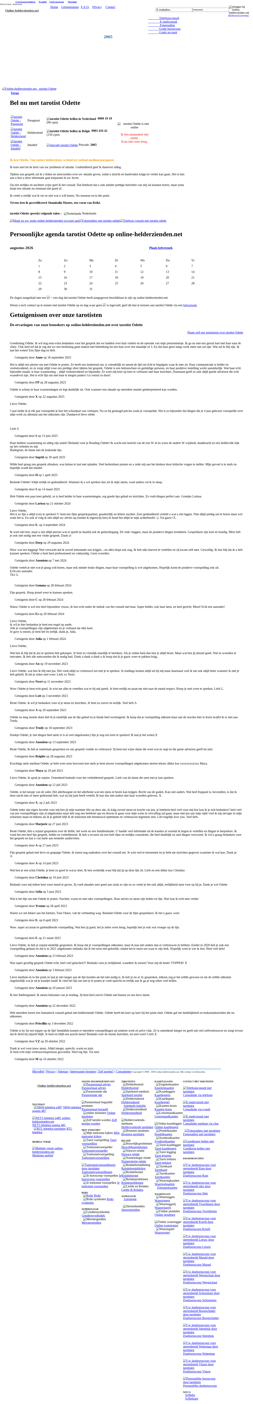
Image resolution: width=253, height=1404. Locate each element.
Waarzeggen (162, 1200)
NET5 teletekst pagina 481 (49, 1125)
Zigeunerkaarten (167, 1187)
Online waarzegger (166, 1225)
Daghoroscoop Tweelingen (200, 1211)
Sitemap (63, 1071)
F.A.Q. (85, 7)
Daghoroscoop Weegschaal (200, 1282)
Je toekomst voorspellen (101, 1184)
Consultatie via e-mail (196, 1109)
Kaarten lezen (163, 1109)
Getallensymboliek (93, 1215)
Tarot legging (163, 1155)
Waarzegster (162, 1232)
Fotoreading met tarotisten (199, 1134)
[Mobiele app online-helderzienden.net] (57, 1152)
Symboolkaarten (165, 1141)
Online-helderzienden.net (22, 10)
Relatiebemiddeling (133, 1168)
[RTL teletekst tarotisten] (50, 1128)
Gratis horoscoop (56, 2)
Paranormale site (92, 1095)
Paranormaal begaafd (95, 1109)
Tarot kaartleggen (165, 1148)
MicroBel (38, 1071)
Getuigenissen (70, 7)
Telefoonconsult (163, 18)
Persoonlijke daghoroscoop (200, 1385)
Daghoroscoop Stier (195, 1193)
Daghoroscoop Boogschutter (201, 1318)
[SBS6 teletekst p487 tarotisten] (48, 1107)
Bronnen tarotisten (132, 1134)
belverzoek (190, 305)
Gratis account (162, 32)
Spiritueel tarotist (131, 1095)
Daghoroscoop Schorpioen (199, 1300)
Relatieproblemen (132, 1182)
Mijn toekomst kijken (101, 1134)
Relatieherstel (129, 1175)
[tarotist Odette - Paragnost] (18, 124)
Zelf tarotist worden (99, 1121)
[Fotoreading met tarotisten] (202, 1130)
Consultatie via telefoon (197, 1095)
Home (54, 7)
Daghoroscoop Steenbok (198, 1336)
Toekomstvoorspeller (95, 1150)
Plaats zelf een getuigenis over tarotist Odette (215, 332)
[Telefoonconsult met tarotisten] (202, 1091)
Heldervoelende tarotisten (137, 1127)
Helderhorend (130, 1088)
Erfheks (190, 1395)
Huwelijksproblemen (134, 1147)
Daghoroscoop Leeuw (197, 1246)
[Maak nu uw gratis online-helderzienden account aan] (44, 220)
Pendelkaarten (163, 1134)
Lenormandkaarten (166, 1116)
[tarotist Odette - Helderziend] (18, 136)
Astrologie (130, 1199)
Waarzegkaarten (165, 1184)
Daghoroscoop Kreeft (196, 1229)
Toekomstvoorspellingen (97, 1172)
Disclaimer (72, 2)
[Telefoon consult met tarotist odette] (143, 220)
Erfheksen (191, 1398)
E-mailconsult (162, 21)
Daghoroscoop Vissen (197, 1371)
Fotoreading (161, 25)
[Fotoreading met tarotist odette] (99, 220)
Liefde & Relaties (132, 1190)
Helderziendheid (131, 1113)
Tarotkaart (161, 1170)
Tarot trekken (163, 1162)
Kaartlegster (162, 1102)
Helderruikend (130, 1102)
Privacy (97, 7)
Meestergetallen (91, 1222)
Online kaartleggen (166, 1127)
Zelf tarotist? (106, 1071)
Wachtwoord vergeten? (238, 15)
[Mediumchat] (202, 1120)
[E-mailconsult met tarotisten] (202, 1105)
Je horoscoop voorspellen (101, 1177)
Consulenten (123, 1071)
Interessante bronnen (83, 1071)
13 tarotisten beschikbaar (25, 2)
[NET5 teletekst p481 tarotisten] (57, 1121)
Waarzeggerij (163, 1207)
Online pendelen (165, 1214)
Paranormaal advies (94, 1088)
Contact (110, 7)
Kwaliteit (43, 2)
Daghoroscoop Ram (195, 1175)
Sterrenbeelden (130, 1209)
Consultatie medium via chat (200, 1123)
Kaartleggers (162, 1095)
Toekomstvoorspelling (95, 1157)
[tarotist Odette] (29, 88)
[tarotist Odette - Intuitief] (18, 148)
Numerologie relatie (133, 1161)
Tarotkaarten (162, 1177)
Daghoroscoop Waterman (199, 1353)
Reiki (97, 1195)
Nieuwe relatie (130, 1154)
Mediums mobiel (42, 1155)
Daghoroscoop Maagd (197, 1264)
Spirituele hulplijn (135, 1105)
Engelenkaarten (164, 1088)
